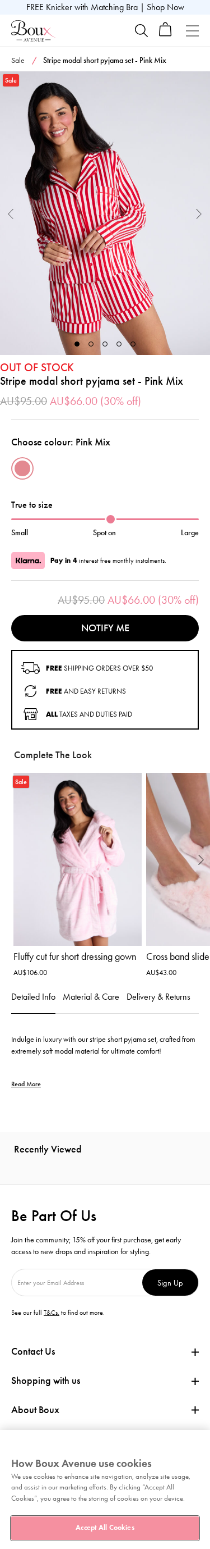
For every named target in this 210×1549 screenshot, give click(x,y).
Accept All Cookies (105, 1527)
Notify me (105, 628)
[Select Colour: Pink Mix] (22, 468)
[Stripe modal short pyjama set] (105, 213)
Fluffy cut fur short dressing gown (74, 956)
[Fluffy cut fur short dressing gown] (77, 859)
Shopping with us (45, 1380)
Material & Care (91, 996)
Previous (11, 213)
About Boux (35, 1410)
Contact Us (33, 1351)
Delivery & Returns (158, 996)
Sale (18, 60)
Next (199, 213)
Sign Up (170, 1282)
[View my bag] (165, 34)
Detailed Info (33, 996)
